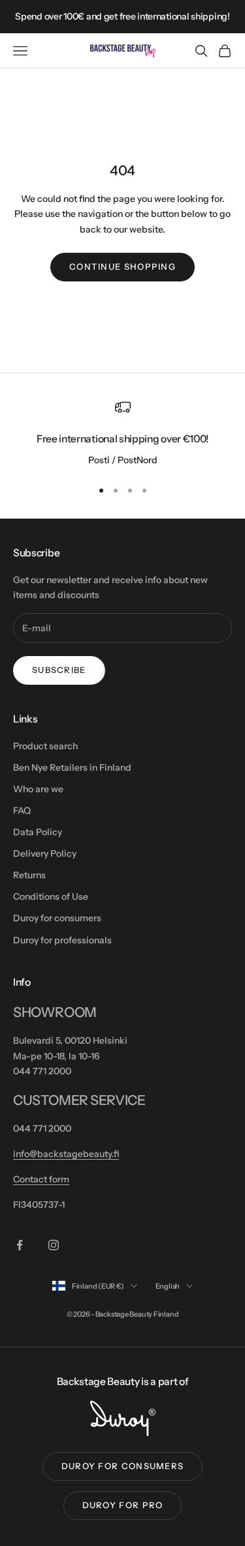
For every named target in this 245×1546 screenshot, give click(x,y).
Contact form (41, 1179)
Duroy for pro (122, 1505)
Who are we (38, 789)
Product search (45, 746)
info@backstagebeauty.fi (66, 1154)
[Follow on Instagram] (53, 1245)
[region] (122, 433)
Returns (29, 875)
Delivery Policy (44, 853)
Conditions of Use (50, 896)
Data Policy (37, 832)
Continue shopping (122, 266)
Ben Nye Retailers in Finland (72, 767)
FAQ (22, 810)
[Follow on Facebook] (19, 1245)
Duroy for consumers (57, 918)
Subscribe (59, 670)
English (167, 1286)
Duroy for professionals (62, 940)
